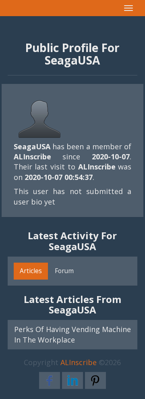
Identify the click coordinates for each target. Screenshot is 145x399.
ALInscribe (78, 362)
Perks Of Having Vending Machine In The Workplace (72, 334)
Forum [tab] (64, 270)
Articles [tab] (31, 270)
